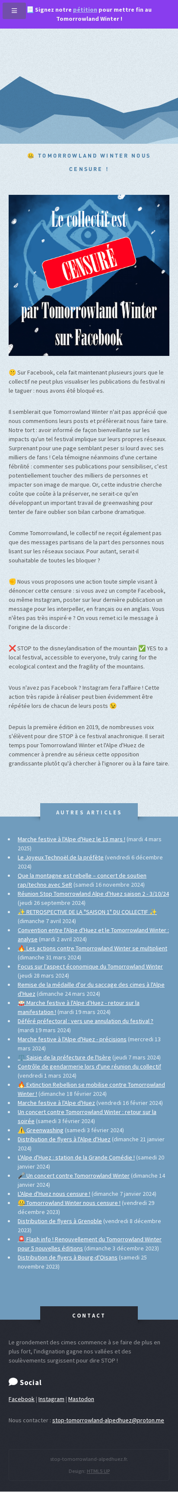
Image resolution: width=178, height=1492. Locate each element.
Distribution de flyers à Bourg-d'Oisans (68, 1257)
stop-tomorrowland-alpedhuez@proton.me (108, 1420)
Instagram (51, 1399)
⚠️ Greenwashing (41, 1130)
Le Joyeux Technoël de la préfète (61, 857)
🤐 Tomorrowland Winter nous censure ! (69, 1203)
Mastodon (81, 1399)
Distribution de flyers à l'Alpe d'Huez (64, 1139)
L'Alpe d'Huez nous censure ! (54, 1194)
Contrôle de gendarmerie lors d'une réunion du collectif (89, 1066)
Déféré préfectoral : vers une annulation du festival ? (85, 1021)
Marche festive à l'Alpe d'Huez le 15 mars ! (71, 839)
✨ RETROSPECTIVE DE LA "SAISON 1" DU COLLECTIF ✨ (87, 912)
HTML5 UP (98, 1471)
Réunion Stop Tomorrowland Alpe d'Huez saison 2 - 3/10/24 (93, 894)
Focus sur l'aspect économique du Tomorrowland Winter (90, 966)
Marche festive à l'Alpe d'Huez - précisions (72, 1039)
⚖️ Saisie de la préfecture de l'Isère (64, 1057)
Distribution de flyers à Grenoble (60, 1221)
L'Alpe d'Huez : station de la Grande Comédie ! (76, 1157)
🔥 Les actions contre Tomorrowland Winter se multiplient (92, 948)
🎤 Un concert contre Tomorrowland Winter (74, 1175)
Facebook (22, 1399)
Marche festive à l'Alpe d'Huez (56, 1103)
